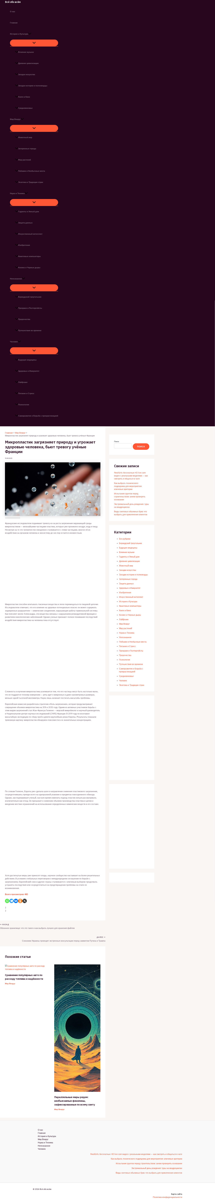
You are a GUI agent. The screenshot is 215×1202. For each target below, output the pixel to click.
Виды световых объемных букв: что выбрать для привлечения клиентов (149, 1173)
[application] (29, 34)
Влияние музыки (26, 52)
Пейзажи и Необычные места (31, 171)
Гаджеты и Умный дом (28, 211)
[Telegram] (11, 901)
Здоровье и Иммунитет (28, 371)
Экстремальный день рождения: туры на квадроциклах (156, 1168)
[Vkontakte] (16, 901)
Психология (23, 404)
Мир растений (24, 160)
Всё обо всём (13, 2)
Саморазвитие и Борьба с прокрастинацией (38, 416)
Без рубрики (124, 538)
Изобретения (24, 245)
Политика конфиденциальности (167, 1197)
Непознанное (16, 279)
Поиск (116, 441)
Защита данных (25, 223)
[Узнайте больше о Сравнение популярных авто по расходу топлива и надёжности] (28, 969)
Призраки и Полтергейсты (30, 308)
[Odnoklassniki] (20, 901)
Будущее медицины (27, 360)
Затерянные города (27, 148)
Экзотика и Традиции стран (30, 182)
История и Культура (19, 34)
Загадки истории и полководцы (32, 85)
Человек (14, 341)
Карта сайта (176, 1194)
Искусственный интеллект (30, 234)
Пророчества (24, 319)
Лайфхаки (22, 382)
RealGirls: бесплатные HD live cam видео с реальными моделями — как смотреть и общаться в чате (131, 475)
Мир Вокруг (15, 119)
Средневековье (25, 108)
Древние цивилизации (28, 63)
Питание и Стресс (26, 393)
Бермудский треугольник (29, 297)
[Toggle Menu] (34, 43)
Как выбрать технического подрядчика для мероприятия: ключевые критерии (128, 486)
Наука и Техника (17, 193)
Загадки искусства (26, 74)
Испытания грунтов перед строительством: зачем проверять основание (129, 496)
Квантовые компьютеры (29, 256)
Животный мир (25, 137)
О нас (12, 11)
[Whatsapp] (7, 901)
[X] (24, 901)
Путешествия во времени (29, 330)
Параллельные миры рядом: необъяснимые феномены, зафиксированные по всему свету (74, 1100)
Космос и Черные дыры (29, 267)
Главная (14, 23)
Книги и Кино (24, 97)
